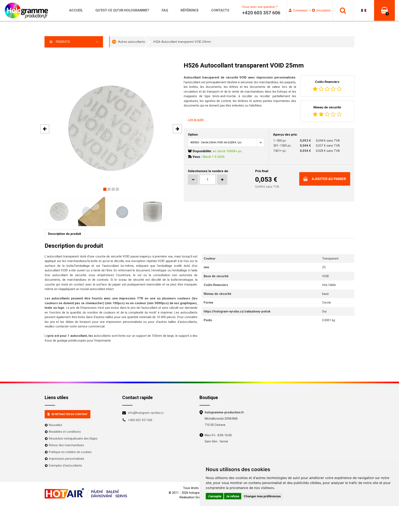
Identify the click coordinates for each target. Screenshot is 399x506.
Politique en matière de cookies (70, 452)
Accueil (76, 10)
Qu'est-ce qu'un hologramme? (122, 10)
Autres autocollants (129, 42)
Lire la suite (196, 119)
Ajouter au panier (329, 179)
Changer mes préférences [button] (262, 496)
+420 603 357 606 (140, 420)
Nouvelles (55, 425)
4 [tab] (117, 189)
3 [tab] (113, 189)
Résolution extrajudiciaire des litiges (73, 438)
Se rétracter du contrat (69, 414)
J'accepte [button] (214, 496)
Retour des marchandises (66, 445)
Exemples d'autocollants (65, 465)
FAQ (165, 10)
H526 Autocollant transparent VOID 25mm (182, 42)
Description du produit (64, 234)
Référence (190, 10)
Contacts (220, 10)
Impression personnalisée (66, 459)
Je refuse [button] (232, 496)
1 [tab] (104, 189)
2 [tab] (109, 189)
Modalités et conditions (65, 432)
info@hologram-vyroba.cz (146, 413)
